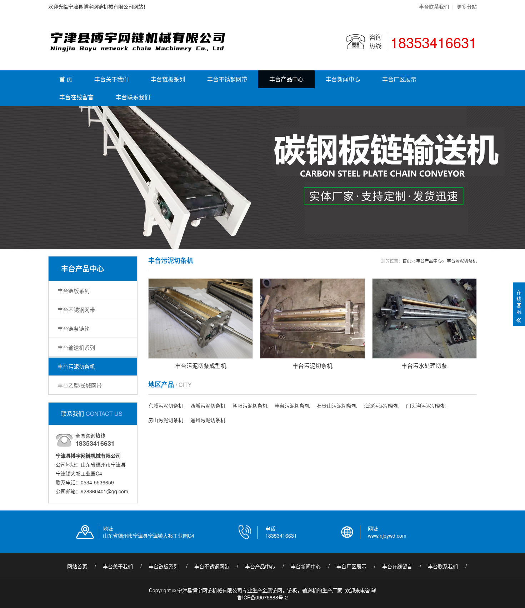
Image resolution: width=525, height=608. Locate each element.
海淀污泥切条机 (381, 405)
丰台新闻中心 (343, 79)
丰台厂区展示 (399, 79)
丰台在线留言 (76, 97)
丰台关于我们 (111, 79)
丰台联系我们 (434, 6)
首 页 (65, 79)
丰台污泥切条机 (76, 366)
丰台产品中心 (286, 79)
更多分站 (467, 6)
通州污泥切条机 (207, 419)
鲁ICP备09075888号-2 (262, 597)
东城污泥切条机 (165, 405)
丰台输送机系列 (76, 347)
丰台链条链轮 (74, 328)
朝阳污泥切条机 (250, 405)
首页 (406, 261)
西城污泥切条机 (207, 405)
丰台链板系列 (168, 79)
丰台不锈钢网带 (227, 79)
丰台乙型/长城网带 (80, 385)
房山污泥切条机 (165, 419)
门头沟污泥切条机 (426, 405)
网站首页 (77, 566)
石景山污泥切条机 (337, 405)
